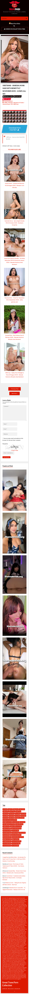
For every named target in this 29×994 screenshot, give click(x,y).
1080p (5, 102)
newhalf (15, 832)
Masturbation (7, 832)
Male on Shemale (16, 828)
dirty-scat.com (11, 988)
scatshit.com (4, 988)
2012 (23, 813)
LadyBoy (6, 826)
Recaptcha (5, 443)
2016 (23, 815)
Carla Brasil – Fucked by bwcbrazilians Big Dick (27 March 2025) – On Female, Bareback (14, 877)
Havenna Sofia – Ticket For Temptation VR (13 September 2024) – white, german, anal (14, 299)
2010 (11, 813)
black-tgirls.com (19, 817)
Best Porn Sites (15, 23)
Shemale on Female (19, 102)
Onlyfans (22, 832)
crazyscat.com (17, 988)
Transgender (7, 841)
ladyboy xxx (6, 828)
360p (10, 809)
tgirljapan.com (7, 839)
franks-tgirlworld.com (8, 824)
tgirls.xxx (15, 839)
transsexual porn (8, 101)
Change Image (14, 450)
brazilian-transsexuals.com (10, 819)
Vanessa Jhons (6, 104)
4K (5, 809)
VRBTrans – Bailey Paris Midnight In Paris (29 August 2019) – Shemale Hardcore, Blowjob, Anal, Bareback (14, 374)
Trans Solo (15, 845)
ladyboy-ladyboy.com (15, 826)
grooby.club (19, 824)
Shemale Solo (7, 837)
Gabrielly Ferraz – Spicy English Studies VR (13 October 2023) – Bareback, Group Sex (14, 223)
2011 (17, 813)
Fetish (22, 822)
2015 (17, 815)
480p (15, 809)
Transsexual (7, 845)
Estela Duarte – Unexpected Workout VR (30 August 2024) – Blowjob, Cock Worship (14, 185)
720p (22, 809)
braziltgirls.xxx (7, 822)
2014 (11, 815)
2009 (5, 813)
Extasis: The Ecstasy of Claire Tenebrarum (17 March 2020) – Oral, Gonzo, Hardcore (13, 865)
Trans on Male (7, 843)
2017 (5, 817)
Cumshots (16, 822)
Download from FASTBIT (15, 129)
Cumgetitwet (6, 857)
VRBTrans (16, 104)
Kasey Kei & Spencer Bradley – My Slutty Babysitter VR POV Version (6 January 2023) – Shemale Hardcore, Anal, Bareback (14, 261)
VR (11, 104)
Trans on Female (16, 841)
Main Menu (4, 18)
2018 (11, 817)
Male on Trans (7, 830)
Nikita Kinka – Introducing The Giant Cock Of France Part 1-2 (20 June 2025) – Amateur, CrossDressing (14, 859)
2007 (12, 811)
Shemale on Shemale (15, 834)
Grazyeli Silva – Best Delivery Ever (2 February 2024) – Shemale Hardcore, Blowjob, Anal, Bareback (14, 337)
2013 (5, 815)
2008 (18, 811)
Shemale (10, 102)
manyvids (15, 830)
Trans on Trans (16, 843)
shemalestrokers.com (17, 837)
